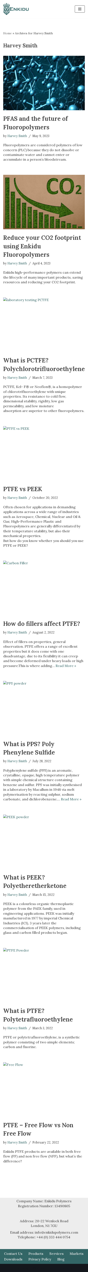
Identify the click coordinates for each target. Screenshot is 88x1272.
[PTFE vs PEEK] (44, 453)
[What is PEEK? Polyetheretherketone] (44, 842)
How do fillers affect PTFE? (41, 624)
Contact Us (13, 1253)
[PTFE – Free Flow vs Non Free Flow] (44, 1089)
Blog (61, 1259)
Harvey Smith (17, 136)
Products (35, 1253)
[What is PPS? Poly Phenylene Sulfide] (44, 708)
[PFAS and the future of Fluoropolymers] (44, 83)
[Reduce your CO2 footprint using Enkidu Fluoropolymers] (44, 202)
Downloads (13, 1259)
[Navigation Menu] (80, 9)
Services (56, 1253)
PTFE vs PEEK (22, 489)
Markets (77, 1253)
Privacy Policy (39, 1259)
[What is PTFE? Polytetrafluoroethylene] (44, 975)
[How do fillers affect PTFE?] (44, 588)
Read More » (66, 666)
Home (7, 33)
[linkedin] (44, 9)
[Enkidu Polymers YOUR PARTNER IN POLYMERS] (16, 9)
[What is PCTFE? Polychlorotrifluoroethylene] (44, 324)
